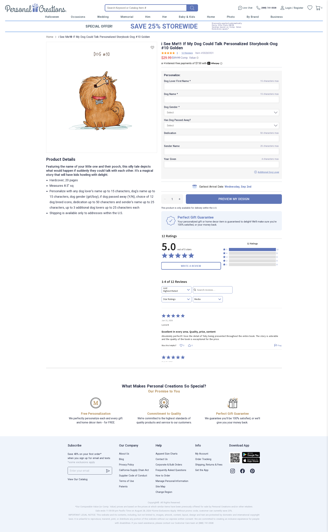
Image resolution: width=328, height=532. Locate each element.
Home (211, 16)
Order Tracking (203, 459)
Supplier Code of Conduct (133, 475)
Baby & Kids (187, 16)
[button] (252, 249)
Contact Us (162, 459)
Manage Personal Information (172, 481)
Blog (121, 459)
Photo (231, 16)
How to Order (163, 475)
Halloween (52, 16)
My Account (201, 453)
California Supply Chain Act (134, 470)
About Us (124, 453)
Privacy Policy (126, 464)
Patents (123, 486)
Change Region (164, 492)
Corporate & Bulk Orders (169, 464)
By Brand (253, 16)
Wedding (103, 16)
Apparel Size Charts (166, 453)
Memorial (127, 16)
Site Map (160, 486)
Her (164, 16)
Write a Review (191, 265)
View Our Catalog (77, 479)
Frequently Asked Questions (171, 470)
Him (148, 16)
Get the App (201, 470)
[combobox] (177, 289)
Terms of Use (126, 481)
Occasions (78, 16)
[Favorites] (309, 7)
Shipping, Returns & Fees (208, 464)
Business (277, 16)
